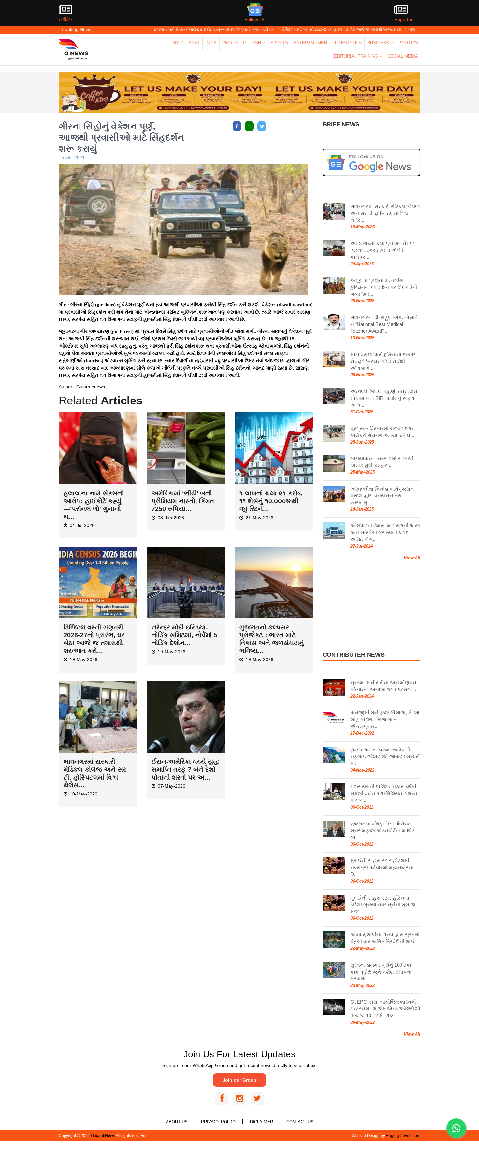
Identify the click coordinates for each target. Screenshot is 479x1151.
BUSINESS (378, 42)
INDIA (211, 42)
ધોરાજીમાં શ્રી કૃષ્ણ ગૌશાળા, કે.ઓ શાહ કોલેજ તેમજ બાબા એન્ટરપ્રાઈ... (384, 719)
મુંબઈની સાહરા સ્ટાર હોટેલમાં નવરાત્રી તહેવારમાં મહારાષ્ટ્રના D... (382, 867)
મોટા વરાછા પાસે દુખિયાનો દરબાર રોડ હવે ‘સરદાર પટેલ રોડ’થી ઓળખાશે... (383, 361)
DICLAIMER (261, 1121)
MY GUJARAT (186, 42)
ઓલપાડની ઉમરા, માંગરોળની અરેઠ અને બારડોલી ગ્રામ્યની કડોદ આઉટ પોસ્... (385, 532)
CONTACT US (299, 1121)
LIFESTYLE (347, 42)
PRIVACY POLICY (219, 1121)
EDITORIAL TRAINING (356, 56)
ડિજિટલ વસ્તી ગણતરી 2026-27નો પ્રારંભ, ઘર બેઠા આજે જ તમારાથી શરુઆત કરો (307, 29)
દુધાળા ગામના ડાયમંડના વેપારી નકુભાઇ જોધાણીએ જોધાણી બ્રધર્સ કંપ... (385, 756)
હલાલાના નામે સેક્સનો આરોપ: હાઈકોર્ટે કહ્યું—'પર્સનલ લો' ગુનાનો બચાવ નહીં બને (179, 29)
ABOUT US (177, 1121)
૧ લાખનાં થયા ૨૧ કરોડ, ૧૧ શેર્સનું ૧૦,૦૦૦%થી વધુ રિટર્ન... (271, 501)
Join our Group (239, 1080)
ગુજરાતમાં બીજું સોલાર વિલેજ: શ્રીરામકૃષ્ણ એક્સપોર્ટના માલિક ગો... (382, 830)
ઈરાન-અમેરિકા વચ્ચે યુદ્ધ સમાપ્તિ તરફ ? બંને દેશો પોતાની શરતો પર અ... (185, 769)
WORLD (230, 42)
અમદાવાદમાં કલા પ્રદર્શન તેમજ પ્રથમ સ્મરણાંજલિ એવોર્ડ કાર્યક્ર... (382, 250)
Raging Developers (403, 1135)
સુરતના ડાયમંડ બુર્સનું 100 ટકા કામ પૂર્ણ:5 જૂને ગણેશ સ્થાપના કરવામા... (381, 971)
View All (412, 557)
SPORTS (279, 42)
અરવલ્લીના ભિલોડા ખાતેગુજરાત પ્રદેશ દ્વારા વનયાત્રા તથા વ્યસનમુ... (382, 495)
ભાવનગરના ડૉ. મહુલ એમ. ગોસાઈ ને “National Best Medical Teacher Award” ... (384, 324)
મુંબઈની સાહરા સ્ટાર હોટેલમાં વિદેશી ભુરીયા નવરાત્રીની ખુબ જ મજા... (382, 904)
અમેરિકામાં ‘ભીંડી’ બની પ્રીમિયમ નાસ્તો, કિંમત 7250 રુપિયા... (183, 501)
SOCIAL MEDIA (402, 56)
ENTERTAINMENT (311, 42)
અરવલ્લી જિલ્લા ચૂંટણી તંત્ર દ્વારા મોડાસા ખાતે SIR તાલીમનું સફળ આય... (383, 398)
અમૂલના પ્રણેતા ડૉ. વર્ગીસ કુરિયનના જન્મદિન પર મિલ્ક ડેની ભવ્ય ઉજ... (383, 287)
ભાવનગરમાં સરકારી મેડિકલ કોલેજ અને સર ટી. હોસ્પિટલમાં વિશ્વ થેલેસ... (385, 213)
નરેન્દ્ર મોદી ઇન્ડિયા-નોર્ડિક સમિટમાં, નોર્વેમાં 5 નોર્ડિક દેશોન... (184, 635)
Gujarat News (103, 1135)
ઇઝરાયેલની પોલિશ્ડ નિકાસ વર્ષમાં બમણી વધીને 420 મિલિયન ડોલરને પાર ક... (383, 793)
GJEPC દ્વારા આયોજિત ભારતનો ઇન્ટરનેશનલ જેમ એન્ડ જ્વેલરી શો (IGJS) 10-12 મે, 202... (385, 1008)
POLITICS (408, 42)
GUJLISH (252, 42)
